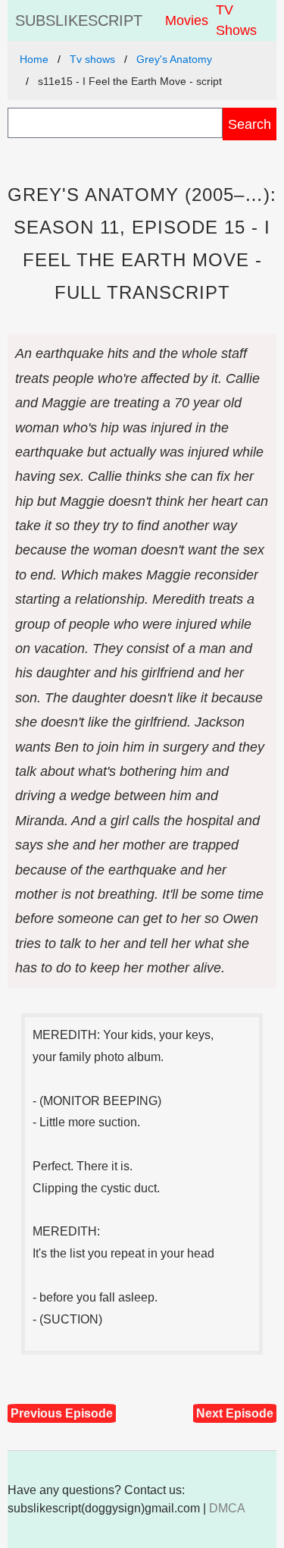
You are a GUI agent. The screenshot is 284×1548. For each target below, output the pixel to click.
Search (249, 124)
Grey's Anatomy (174, 59)
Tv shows (92, 59)
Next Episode (234, 1413)
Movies (186, 20)
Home (34, 59)
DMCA (227, 1508)
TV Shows (236, 20)
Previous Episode (62, 1413)
